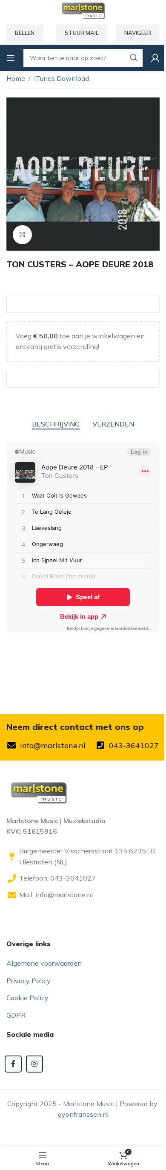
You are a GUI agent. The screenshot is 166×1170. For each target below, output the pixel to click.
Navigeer (137, 32)
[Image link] (38, 791)
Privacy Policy (28, 980)
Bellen (24, 32)
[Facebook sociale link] (13, 1064)
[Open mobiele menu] (10, 57)
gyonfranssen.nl (83, 1114)
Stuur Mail (82, 32)
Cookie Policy (27, 997)
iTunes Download (61, 78)
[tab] (56, 424)
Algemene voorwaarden (44, 963)
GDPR (16, 1015)
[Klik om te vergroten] (22, 234)
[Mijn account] (155, 57)
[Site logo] (83, 10)
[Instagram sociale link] (34, 1064)
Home (15, 78)
